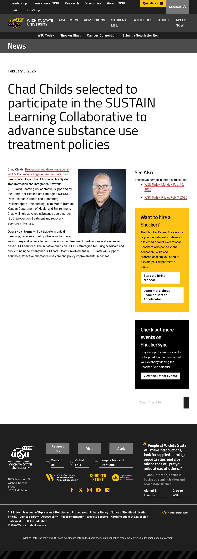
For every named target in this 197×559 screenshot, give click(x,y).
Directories (93, 3)
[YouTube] (98, 490)
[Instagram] (89, 490)
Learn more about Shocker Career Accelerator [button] (157, 295)
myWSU (16, 10)
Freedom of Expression (38, 512)
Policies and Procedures (71, 512)
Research (72, 3)
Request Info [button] (58, 449)
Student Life (119, 22)
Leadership (19, 3)
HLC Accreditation (35, 521)
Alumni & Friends (150, 493)
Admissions (94, 20)
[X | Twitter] (80, 490)
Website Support (97, 516)
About (164, 20)
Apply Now (181, 22)
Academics (68, 20)
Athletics (143, 20)
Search (175, 7)
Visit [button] (89, 448)
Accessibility (49, 516)
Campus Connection (101, 35)
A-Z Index (14, 512)
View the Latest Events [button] (160, 376)
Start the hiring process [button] (154, 278)
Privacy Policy (99, 512)
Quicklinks (150, 3)
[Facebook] (71, 490)
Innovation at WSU (46, 3)
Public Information (72, 516)
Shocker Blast (70, 35)
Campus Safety (29, 516)
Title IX (12, 516)
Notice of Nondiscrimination (129, 512)
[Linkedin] (107, 490)
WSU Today (46, 35)
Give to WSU (116, 3)
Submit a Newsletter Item (141, 35)
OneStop (33, 10)
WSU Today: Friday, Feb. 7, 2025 (165, 197)
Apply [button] (121, 448)
